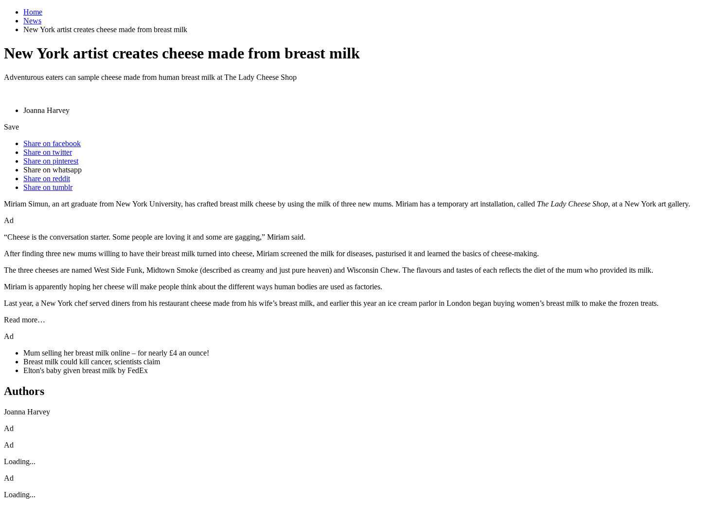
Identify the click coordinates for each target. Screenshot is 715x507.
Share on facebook (52, 143)
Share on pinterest (50, 161)
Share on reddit (46, 178)
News (32, 21)
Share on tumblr (47, 187)
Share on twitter (47, 152)
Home (32, 12)
